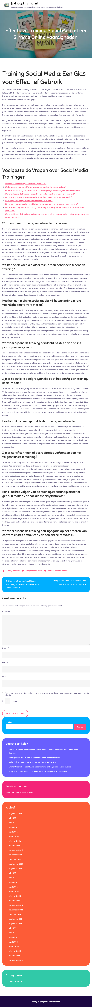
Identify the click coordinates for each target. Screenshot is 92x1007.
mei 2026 (13, 827)
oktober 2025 (15, 859)
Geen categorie (15, 981)
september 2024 (16, 919)
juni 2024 (13, 933)
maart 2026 (14, 836)
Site (4, 677)
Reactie (6, 612)
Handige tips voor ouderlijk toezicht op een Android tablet (34, 757)
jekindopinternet (12, 571)
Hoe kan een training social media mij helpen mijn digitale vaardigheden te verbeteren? (43, 190)
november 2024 (16, 910)
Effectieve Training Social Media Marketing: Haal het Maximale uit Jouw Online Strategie (22, 584)
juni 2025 (13, 878)
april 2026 (13, 832)
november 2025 (16, 855)
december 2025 (16, 850)
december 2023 (16, 960)
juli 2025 (12, 873)
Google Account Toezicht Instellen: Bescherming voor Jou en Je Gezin (39, 771)
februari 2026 (15, 841)
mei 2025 (13, 882)
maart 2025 (14, 891)
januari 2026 (14, 845)
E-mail (5, 662)
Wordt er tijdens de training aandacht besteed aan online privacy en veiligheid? (40, 194)
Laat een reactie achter (57, 571)
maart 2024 (14, 946)
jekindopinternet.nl (24, 3)
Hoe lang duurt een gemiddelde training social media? (28, 200)
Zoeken (9, 722)
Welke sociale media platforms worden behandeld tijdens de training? (35, 187)
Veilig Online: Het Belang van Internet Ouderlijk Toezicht (33, 762)
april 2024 (13, 942)
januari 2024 (14, 956)
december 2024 (16, 905)
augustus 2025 (15, 868)
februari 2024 (15, 951)
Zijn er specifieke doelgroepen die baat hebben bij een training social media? (38, 197)
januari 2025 (14, 900)
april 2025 (13, 887)
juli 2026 (12, 818)
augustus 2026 (15, 813)
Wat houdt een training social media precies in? (25, 184)
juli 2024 (12, 928)
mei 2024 (13, 937)
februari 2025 (15, 896)
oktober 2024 (15, 914)
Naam (5, 648)
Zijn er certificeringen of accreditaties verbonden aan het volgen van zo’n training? (41, 204)
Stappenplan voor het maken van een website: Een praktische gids (69, 583)
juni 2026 (13, 823)
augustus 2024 (15, 923)
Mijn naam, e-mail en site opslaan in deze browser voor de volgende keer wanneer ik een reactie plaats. (47, 694)
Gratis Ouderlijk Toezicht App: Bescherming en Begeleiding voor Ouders (40, 767)
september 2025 (16, 864)
